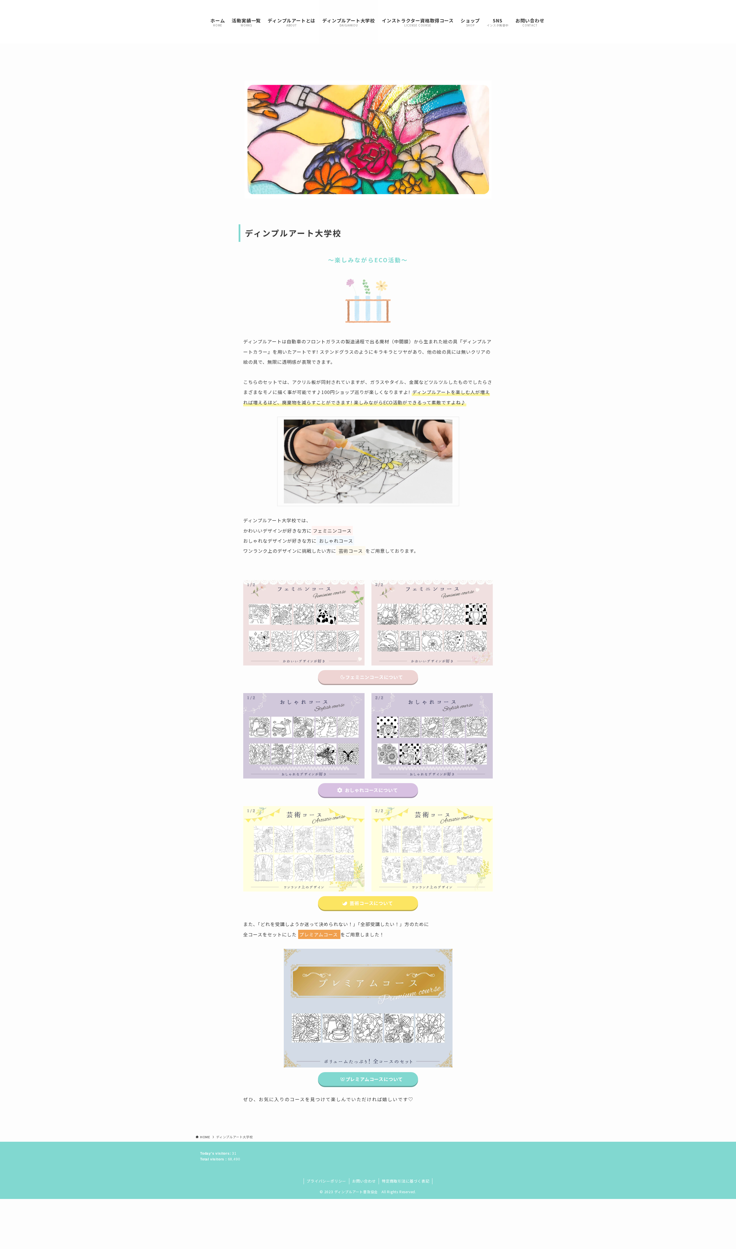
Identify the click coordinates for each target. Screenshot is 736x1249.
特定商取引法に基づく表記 (406, 1181)
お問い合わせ (364, 1181)
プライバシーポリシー (326, 1181)
